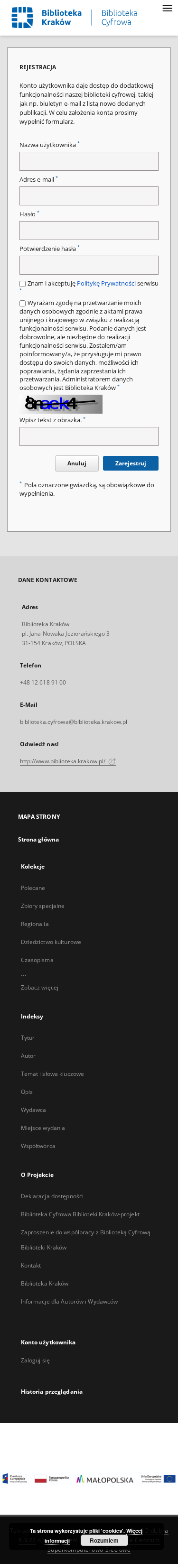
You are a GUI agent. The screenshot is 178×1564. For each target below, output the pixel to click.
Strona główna (38, 839)
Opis (27, 1092)
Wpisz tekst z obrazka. (52, 420)
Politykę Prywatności (106, 283)
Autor (28, 1056)
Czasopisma (37, 960)
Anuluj (76, 463)
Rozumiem (104, 1540)
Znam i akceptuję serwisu (89, 286)
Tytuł (27, 1038)
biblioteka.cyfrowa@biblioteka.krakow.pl (74, 722)
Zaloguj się (35, 1360)
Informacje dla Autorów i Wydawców (69, 1301)
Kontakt (31, 1265)
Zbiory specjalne (43, 906)
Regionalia (35, 924)
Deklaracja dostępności (52, 1196)
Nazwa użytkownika (49, 145)
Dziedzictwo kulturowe (51, 942)
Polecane (33, 888)
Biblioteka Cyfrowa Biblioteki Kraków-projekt (80, 1214)
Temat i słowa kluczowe (52, 1074)
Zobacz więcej (40, 987)
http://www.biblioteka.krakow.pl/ (63, 761)
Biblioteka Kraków (45, 1283)
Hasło (29, 214)
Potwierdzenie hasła (49, 249)
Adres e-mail (38, 180)
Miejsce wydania (43, 1128)
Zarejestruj (130, 463)
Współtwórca (38, 1146)
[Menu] (167, 7)
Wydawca (34, 1110)
